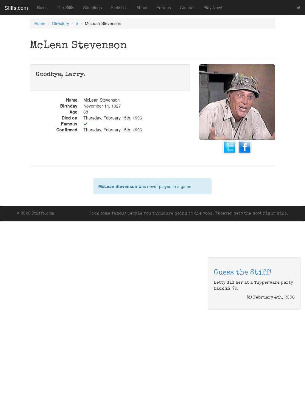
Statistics (119, 7)
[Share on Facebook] (245, 147)
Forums (163, 7)
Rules (42, 7)
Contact (187, 7)
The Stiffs (65, 7)
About (141, 7)
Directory (60, 23)
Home (40, 23)
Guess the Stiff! (242, 272)
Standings (92, 7)
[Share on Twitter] (229, 147)
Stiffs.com (16, 7)
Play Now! (212, 7)
